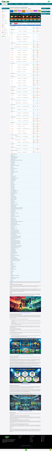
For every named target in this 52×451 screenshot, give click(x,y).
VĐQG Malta (12, 203)
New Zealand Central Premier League (15, 242)
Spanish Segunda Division (14, 168)
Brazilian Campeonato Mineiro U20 (15, 255)
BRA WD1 (12, 261)
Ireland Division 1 (13, 76)
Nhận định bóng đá (24, 8)
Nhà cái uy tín (31, 441)
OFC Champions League (14, 220)
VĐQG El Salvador (13, 162)
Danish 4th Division (13, 239)
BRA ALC (12, 274)
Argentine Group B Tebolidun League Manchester (17, 207)
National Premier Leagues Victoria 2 (15, 216)
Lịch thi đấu (31, 437)
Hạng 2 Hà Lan (12, 48)
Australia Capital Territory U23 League (15, 259)
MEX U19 (12, 272)
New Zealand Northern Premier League (15, 241)
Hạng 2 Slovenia (13, 201)
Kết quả (31, 438)
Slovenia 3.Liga (13, 254)
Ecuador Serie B (13, 164)
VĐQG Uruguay (12, 93)
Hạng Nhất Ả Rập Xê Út (13, 218)
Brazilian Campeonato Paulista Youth (15, 224)
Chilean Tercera (13, 256)
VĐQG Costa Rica (13, 104)
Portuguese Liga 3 (13, 263)
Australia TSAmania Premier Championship (16, 236)
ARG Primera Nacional (13, 206)
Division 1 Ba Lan (13, 187)
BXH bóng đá (31, 439)
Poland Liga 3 (12, 226)
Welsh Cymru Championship (14, 258)
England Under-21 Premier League (15, 165)
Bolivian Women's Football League (15, 275)
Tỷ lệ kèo (11, 8)
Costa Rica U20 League (13, 257)
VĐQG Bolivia (12, 111)
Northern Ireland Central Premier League (15, 243)
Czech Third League (13, 189)
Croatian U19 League (13, 244)
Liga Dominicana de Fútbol (14, 235)
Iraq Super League (13, 219)
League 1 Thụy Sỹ (13, 184)
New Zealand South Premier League (15, 240)
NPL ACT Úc (12, 217)
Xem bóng (16, 23)
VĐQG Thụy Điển (13, 73)
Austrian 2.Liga (12, 181)
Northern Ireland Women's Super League (16, 237)
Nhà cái (29, 8)
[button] (40, 18)
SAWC (11, 279)
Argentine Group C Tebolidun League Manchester (17, 221)
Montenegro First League (14, 202)
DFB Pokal (12, 169)
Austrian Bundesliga (13, 180)
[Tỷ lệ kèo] (40, 34)
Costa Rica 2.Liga (13, 161)
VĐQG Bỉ (12, 280)
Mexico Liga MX (13, 63)
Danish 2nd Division (13, 179)
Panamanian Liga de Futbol (14, 222)
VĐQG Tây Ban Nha (13, 26)
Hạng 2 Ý (12, 166)
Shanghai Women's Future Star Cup (15, 277)
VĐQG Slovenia (13, 200)
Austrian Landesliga (13, 225)
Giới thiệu (19, 437)
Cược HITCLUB (11, 11)
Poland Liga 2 (12, 188)
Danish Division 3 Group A (14, 253)
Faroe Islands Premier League (14, 204)
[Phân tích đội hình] (39, 34)
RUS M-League (13, 186)
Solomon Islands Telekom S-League (15, 260)
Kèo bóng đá (31, 440)
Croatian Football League (14, 198)
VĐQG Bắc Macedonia (13, 205)
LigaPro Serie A (13, 163)
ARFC (11, 273)
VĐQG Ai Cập (12, 138)
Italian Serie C (12, 167)
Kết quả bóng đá (17, 8)
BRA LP (12, 262)
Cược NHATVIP (23, 11)
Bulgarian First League (13, 199)
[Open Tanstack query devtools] (50, 449)
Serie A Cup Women (13, 278)
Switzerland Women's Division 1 (14, 238)
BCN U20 (12, 276)
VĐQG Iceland (12, 185)
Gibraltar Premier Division (14, 223)
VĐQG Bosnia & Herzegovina (14, 150)
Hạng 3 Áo (12, 182)
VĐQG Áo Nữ (12, 183)
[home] (5, 1)
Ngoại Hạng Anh (13, 29)
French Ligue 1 (12, 170)
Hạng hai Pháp (12, 122)
